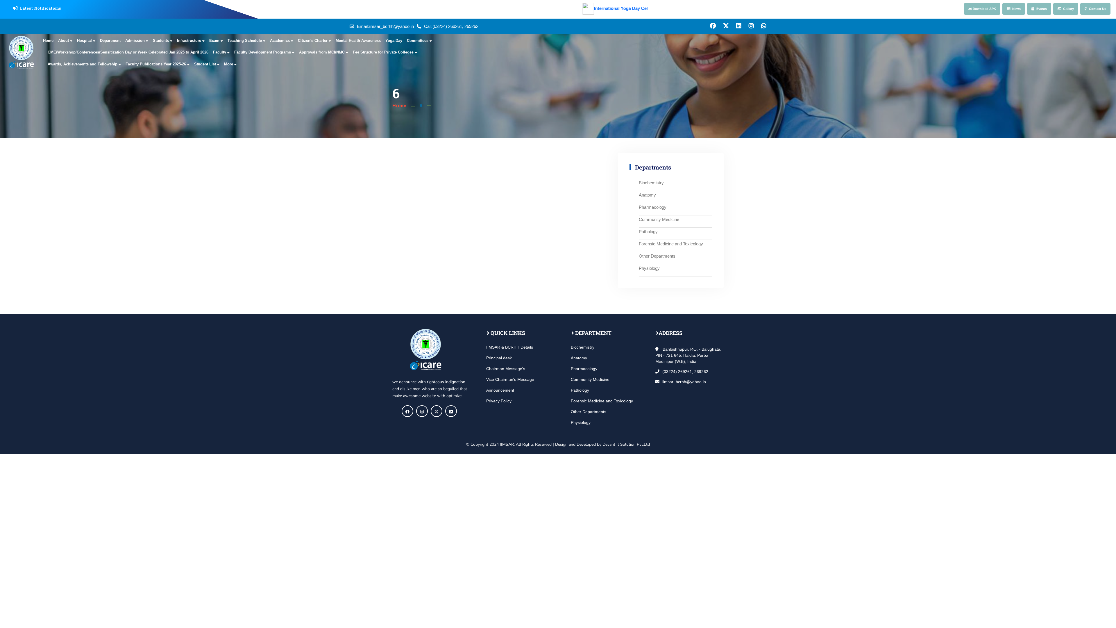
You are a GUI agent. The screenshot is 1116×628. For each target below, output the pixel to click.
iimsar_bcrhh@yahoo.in (391, 26)
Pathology (648, 231)
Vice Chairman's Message (510, 379)
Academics (280, 40)
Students (161, 40)
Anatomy (647, 194)
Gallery (1068, 8)
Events (1041, 8)
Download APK (984, 8)
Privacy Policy (499, 401)
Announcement (500, 390)
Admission (135, 40)
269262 (471, 26)
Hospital (85, 40)
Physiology (649, 268)
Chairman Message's (505, 368)
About (64, 40)
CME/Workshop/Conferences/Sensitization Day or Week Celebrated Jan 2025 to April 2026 (128, 52)
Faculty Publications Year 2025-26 (156, 64)
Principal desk (499, 358)
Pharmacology (652, 207)
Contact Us (1097, 8)
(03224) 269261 (447, 26)
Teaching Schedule (245, 40)
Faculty (220, 52)
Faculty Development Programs (263, 52)
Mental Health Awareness (358, 40)
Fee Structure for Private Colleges (384, 52)
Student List (205, 64)
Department (110, 40)
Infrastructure (189, 40)
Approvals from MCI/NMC (322, 52)
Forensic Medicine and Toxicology (671, 243)
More (229, 64)
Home (48, 40)
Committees (418, 40)
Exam (215, 40)
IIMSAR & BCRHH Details (509, 347)
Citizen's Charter (313, 40)
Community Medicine (659, 219)
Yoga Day (393, 40)
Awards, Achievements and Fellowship (83, 64)
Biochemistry (651, 182)
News (1016, 8)
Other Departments (657, 256)
